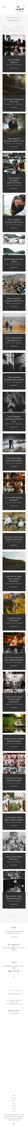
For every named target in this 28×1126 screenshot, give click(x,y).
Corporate (14, 1100)
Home (14, 1095)
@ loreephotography (14, 1013)
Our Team (14, 1105)
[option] (14, 947)
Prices (14, 1108)
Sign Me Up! (14, 971)
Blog (14, 1103)
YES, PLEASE (14, 937)
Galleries (14, 1098)
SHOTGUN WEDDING (14, 20)
